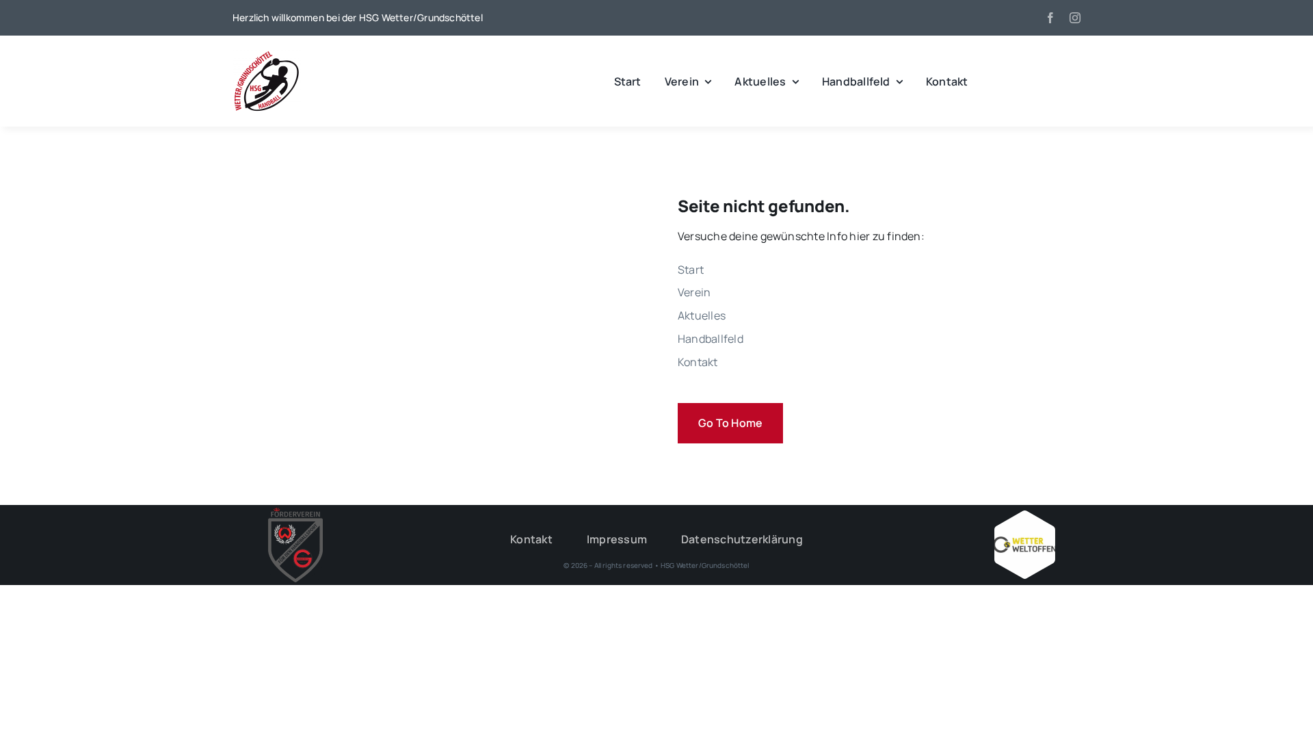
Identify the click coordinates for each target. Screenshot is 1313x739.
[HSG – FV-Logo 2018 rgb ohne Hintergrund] (295, 513)
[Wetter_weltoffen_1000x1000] (1024, 515)
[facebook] (1050, 17)
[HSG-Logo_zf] (267, 54)
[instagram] (1075, 17)
